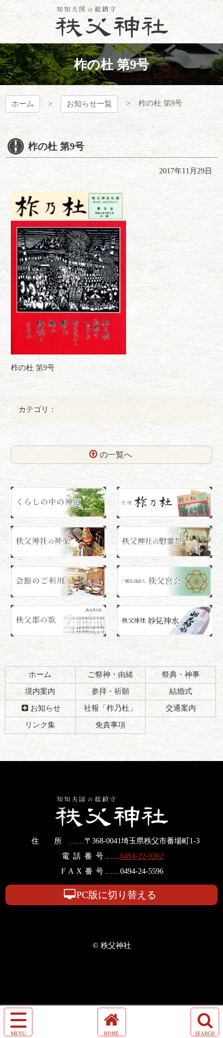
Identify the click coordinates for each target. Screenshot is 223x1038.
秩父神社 (111, 21)
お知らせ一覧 (89, 104)
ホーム (22, 104)
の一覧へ (116, 454)
